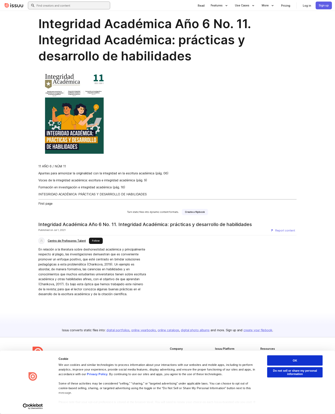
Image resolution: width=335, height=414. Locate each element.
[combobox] (72, 5)
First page (45, 203)
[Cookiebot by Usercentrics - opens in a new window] (33, 406)
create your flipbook (257, 330)
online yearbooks (143, 330)
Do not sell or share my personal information (295, 372)
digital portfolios (118, 330)
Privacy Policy (97, 374)
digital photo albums (195, 330)
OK (295, 360)
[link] (201, 5)
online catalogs (168, 330)
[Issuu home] (14, 5)
